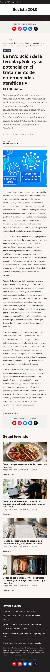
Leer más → (8, 474)
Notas (11, 40)
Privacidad (36, 625)
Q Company (39, 633)
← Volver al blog (10, 413)
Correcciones (20, 629)
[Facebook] (25, 29)
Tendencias (8, 612)
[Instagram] (20, 29)
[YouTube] (14, 29)
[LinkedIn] (30, 29)
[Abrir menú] (45, 18)
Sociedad (20, 612)
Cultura (31, 612)
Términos (7, 629)
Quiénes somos (10, 625)
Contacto (24, 625)
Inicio (5, 40)
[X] (36, 29)
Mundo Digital (33, 616)
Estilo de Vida (9, 616)
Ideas (21, 616)
